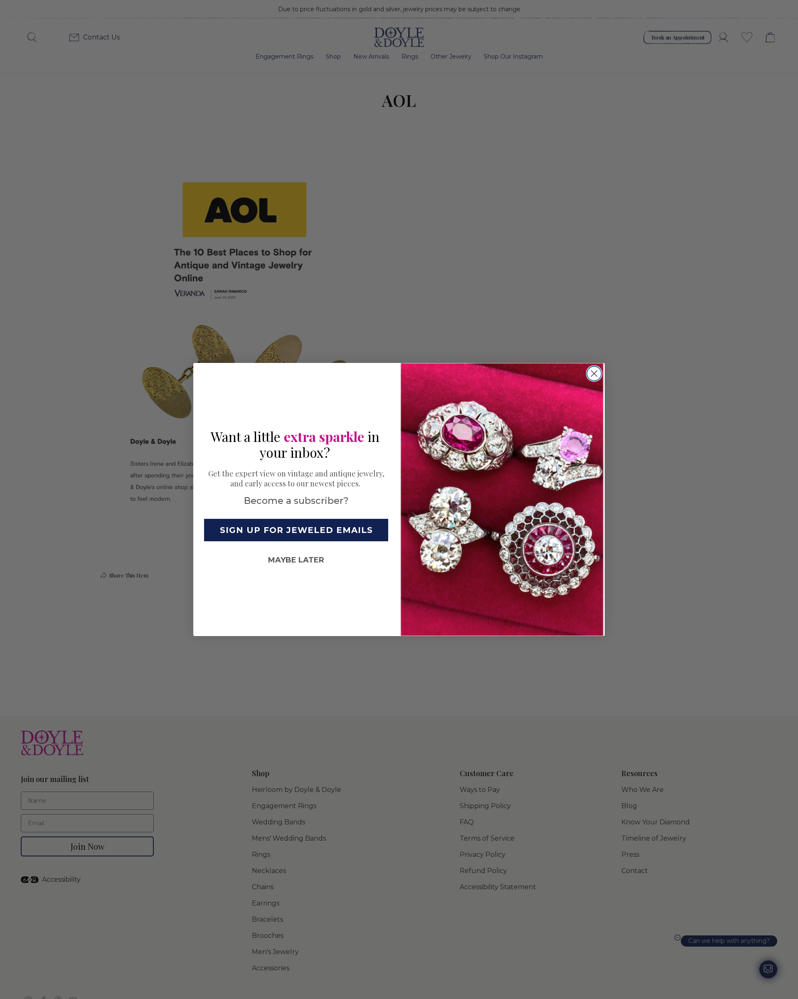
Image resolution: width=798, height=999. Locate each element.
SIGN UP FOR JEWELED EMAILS (296, 530)
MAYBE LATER (296, 560)
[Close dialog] (594, 373)
